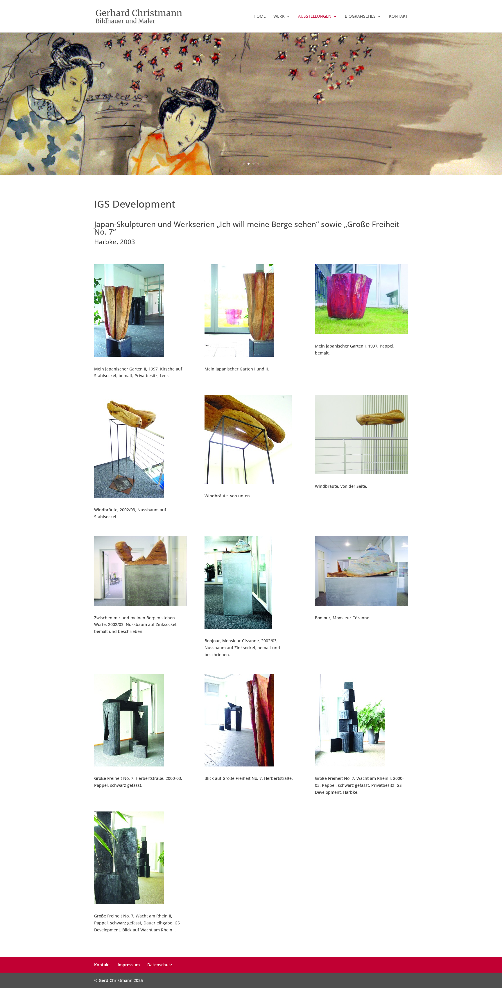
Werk (279, 16)
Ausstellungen (314, 16)
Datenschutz (159, 964)
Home (260, 16)
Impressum (129, 964)
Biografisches (360, 16)
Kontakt (398, 16)
